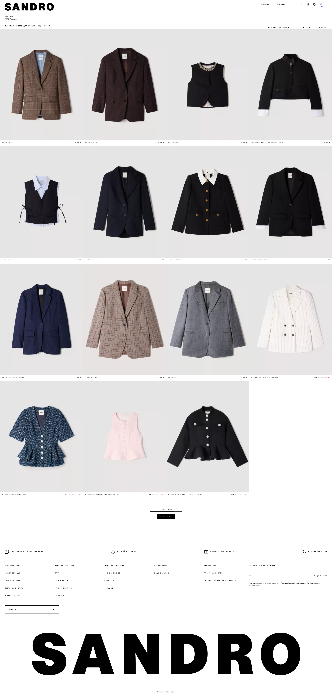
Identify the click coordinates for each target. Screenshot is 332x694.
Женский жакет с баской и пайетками (16, 494)
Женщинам (265, 4)
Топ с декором (173, 142)
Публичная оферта (213, 573)
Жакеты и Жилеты (63, 588)
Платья (58, 573)
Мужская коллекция (115, 565)
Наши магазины (162, 573)
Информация (210, 565)
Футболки (59, 595)
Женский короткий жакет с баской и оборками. (185, 494)
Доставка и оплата (14, 588)
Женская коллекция (64, 565)
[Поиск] (294, 4)
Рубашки (109, 588)
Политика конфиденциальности (220, 580)
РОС (301, 4)
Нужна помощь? (12, 573)
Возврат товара (12, 595)
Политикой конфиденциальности (293, 583)
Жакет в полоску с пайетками (13, 377)
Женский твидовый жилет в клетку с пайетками (102, 494)
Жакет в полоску (91, 142)
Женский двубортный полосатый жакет (265, 377)
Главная (7, 15)
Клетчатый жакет (91, 377)
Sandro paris (160, 565)
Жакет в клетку (7, 142)
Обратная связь (12, 580)
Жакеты (47, 26)
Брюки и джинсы (113, 573)
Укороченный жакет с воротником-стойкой (267, 142)
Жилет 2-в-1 (6, 260)
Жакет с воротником (175, 260)
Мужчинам (281, 4)
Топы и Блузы (61, 580)
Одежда (8, 18)
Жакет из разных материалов (261, 260)
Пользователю (12, 565)
